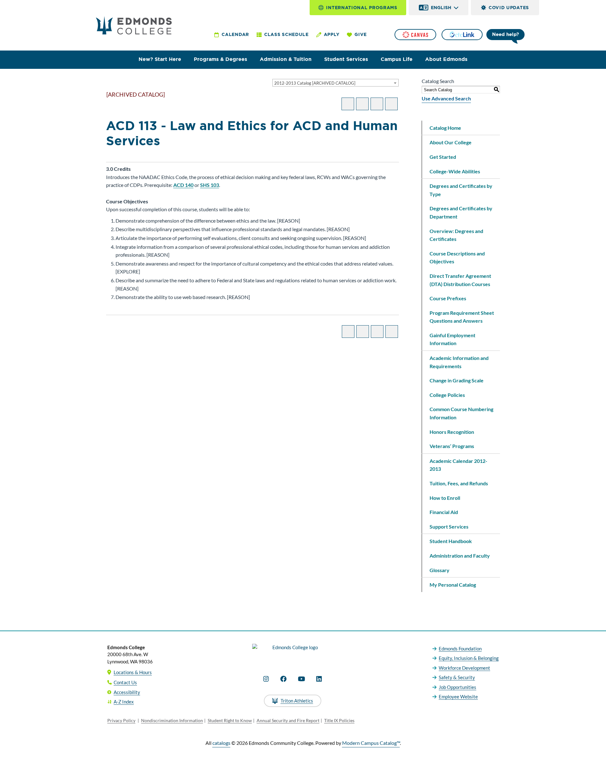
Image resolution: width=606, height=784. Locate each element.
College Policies (447, 395)
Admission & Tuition (286, 59)
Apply (332, 34)
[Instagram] (266, 679)
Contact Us (125, 682)
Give (360, 34)
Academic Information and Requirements (459, 362)
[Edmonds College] (134, 25)
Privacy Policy (121, 720)
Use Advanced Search (446, 98)
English (441, 7)
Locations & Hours (133, 672)
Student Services (346, 59)
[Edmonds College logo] (292, 652)
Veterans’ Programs (452, 446)
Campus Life (397, 59)
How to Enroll (445, 498)
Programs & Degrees (220, 59)
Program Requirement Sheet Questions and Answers (462, 317)
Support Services (449, 527)
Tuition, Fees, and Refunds (459, 483)
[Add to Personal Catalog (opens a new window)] (348, 104)
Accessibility (127, 692)
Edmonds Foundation (460, 648)
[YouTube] (301, 679)
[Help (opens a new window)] (391, 104)
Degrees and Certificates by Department (461, 212)
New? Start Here (160, 59)
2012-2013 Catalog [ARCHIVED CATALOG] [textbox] (314, 83)
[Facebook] (283, 679)
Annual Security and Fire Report (288, 720)
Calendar (235, 34)
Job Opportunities (457, 687)
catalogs (221, 743)
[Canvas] (415, 34)
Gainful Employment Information (452, 339)
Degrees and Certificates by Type (461, 190)
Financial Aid (444, 512)
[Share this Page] (362, 104)
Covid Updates (509, 7)
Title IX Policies (339, 720)
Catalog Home (445, 128)
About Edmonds (446, 59)
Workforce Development (464, 668)
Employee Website (458, 696)
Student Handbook (451, 541)
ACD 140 (183, 185)
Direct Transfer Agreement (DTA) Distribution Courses (460, 280)
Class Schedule (286, 34)
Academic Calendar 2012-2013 (458, 465)
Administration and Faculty (460, 556)
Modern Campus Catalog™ (371, 743)
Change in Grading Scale (457, 380)
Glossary (439, 570)
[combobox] (335, 83)
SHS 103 (209, 185)
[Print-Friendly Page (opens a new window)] (377, 104)
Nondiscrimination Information (172, 720)
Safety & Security (457, 677)
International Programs (361, 7)
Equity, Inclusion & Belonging (469, 658)
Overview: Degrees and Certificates (456, 235)
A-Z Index (124, 701)
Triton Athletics (297, 700)
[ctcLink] (462, 34)
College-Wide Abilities (455, 171)
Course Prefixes (448, 298)
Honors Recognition (452, 432)
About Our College (451, 142)
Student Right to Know (230, 720)
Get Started (443, 157)
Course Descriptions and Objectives (457, 257)
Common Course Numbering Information (461, 413)
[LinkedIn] (319, 679)
